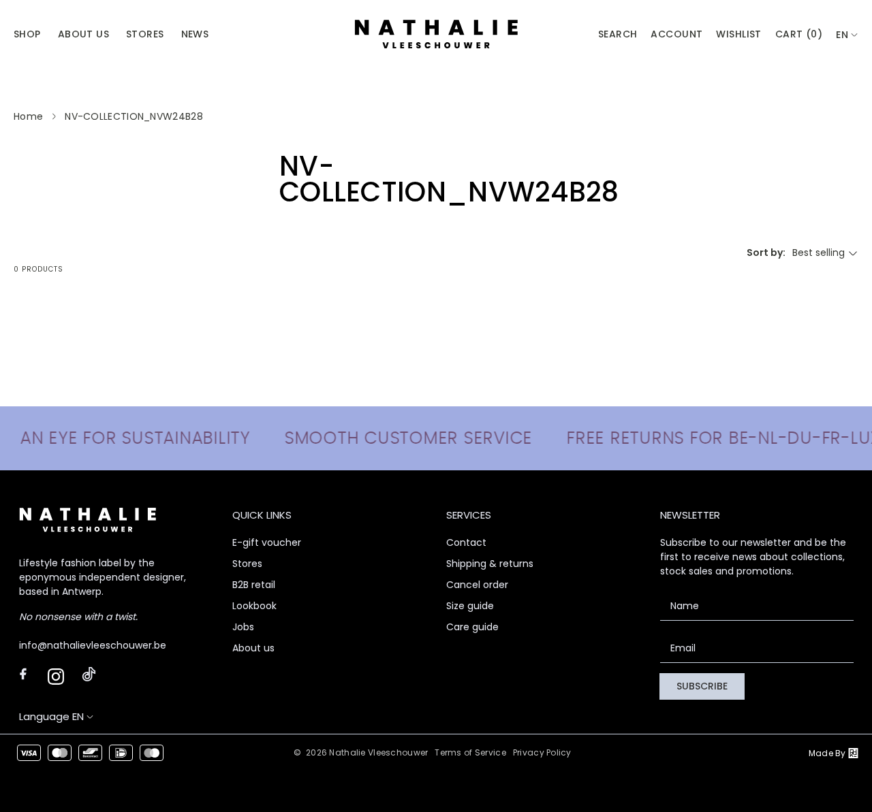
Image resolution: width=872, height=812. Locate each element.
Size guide (470, 606)
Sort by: (766, 252)
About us (253, 648)
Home (28, 116)
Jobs (243, 627)
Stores (247, 563)
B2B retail (253, 584)
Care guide (472, 627)
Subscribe (702, 686)
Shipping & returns (489, 563)
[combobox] (847, 35)
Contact (466, 542)
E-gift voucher (266, 542)
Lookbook (254, 606)
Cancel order (477, 584)
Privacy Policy (542, 752)
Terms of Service (470, 752)
